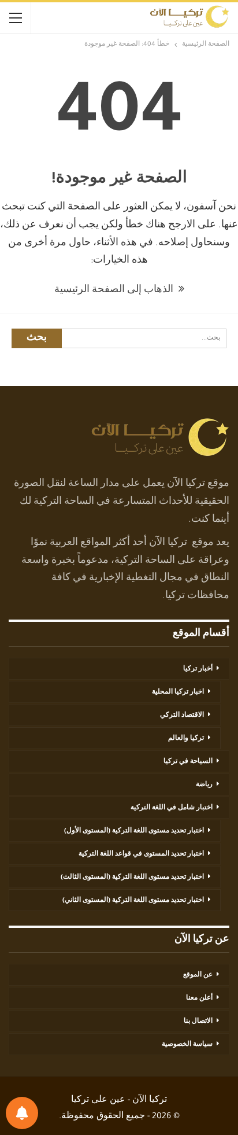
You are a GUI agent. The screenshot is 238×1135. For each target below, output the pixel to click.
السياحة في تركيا (188, 761)
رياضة (204, 785)
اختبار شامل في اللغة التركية (172, 808)
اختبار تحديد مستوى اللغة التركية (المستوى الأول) (134, 831)
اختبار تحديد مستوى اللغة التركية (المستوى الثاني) (133, 900)
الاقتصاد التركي (182, 715)
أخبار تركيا (198, 669)
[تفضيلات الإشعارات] (22, 1113)
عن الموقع (198, 975)
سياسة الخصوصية (187, 1044)
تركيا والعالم (186, 738)
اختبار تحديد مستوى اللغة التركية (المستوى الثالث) (132, 877)
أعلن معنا (199, 998)
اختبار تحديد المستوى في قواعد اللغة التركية (141, 854)
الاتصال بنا (198, 1021)
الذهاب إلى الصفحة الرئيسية (115, 290)
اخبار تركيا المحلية (178, 692)
